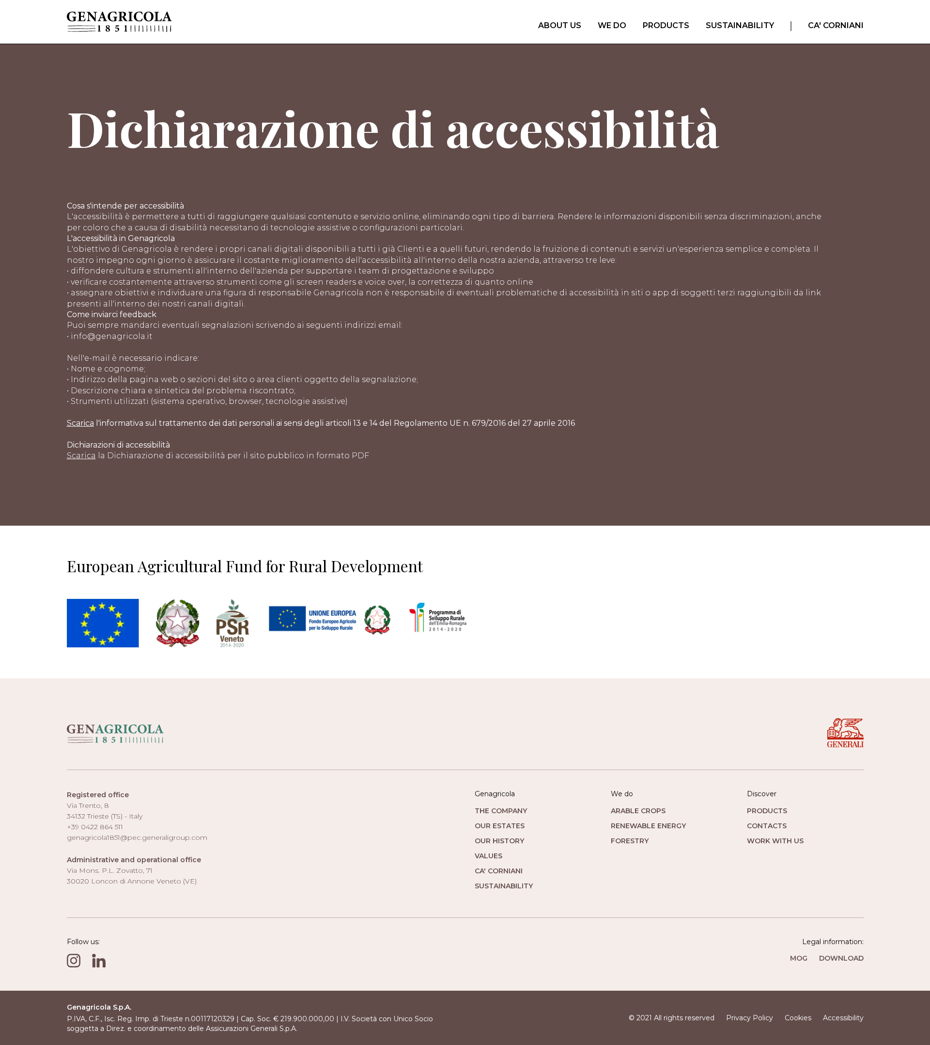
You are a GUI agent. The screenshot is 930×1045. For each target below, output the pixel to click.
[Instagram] (73, 960)
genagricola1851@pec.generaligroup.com (137, 837)
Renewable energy (648, 825)
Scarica (80, 423)
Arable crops (638, 810)
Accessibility (843, 1017)
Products (666, 25)
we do (612, 25)
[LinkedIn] (99, 960)
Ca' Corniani (836, 25)
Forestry (630, 840)
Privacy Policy (749, 1017)
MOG (798, 958)
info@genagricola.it (112, 336)
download (841, 958)
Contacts (767, 825)
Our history (499, 840)
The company (501, 810)
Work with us (775, 840)
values (488, 856)
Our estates (500, 825)
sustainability (740, 25)
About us (559, 25)
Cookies (798, 1017)
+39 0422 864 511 (95, 826)
